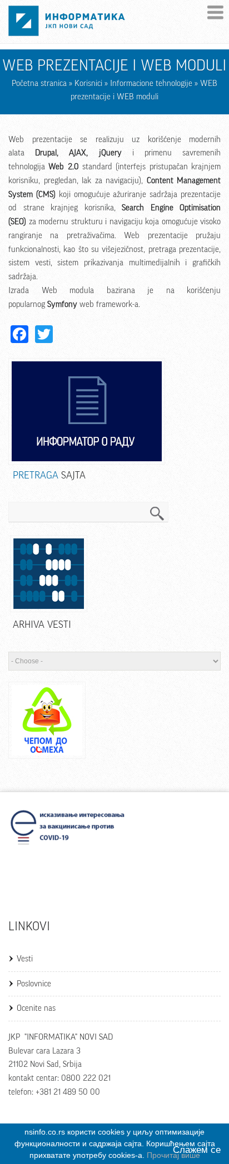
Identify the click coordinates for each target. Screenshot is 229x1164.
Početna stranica (39, 83)
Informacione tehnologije (151, 83)
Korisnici (88, 83)
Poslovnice (34, 984)
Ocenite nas (36, 1008)
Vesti (25, 959)
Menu (215, 12)
